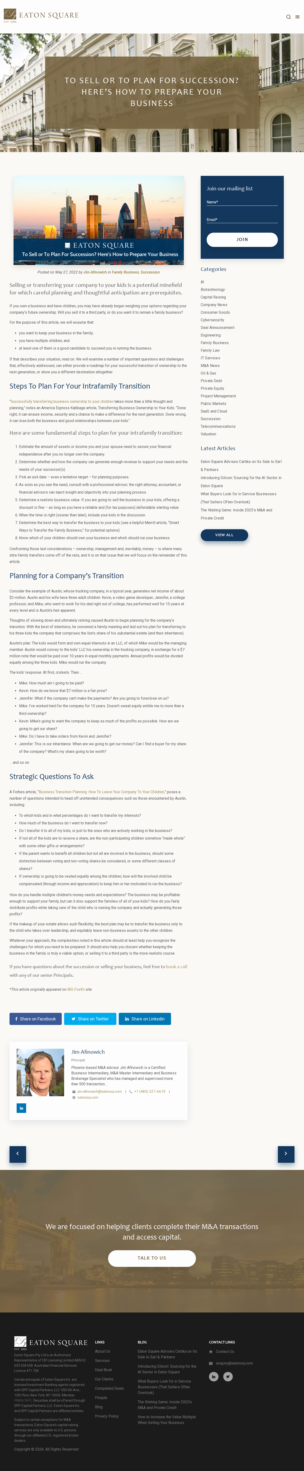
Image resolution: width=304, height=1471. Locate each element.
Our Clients (104, 1379)
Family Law (210, 350)
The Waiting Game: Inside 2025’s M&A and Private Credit (165, 1405)
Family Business (215, 343)
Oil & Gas (208, 373)
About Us (102, 1351)
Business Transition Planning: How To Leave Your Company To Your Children (101, 792)
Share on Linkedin (148, 1018)
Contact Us (225, 1351)
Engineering (211, 335)
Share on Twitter (93, 1018)
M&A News (210, 365)
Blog (99, 1407)
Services (102, 1360)
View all (224, 535)
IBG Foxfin (76, 989)
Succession (211, 419)
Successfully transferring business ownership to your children (62, 401)
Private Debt (211, 381)
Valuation (208, 434)
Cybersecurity (212, 320)
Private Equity (212, 388)
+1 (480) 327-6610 (150, 1091)
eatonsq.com (88, 1097)
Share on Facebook (38, 1018)
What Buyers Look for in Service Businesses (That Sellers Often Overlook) (164, 1387)
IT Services (210, 358)
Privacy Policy (107, 1416)
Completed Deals (109, 1388)
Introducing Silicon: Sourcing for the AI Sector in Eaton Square (167, 1369)
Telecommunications (218, 426)
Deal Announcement (217, 327)
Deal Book (103, 1370)
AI (202, 282)
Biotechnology (213, 289)
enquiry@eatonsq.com (234, 1363)
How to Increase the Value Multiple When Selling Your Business (167, 1420)
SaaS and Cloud (214, 411)
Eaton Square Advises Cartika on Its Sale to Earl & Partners (167, 1354)
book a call (176, 967)
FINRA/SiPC (23, 1400)
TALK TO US (152, 1258)
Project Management (218, 396)
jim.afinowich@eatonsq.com (100, 1091)
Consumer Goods (215, 312)
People (101, 1397)
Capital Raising (213, 297)
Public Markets (213, 403)
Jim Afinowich (88, 1052)
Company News (214, 305)
